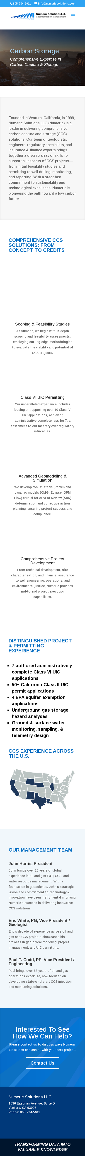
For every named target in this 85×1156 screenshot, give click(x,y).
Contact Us (42, 1062)
